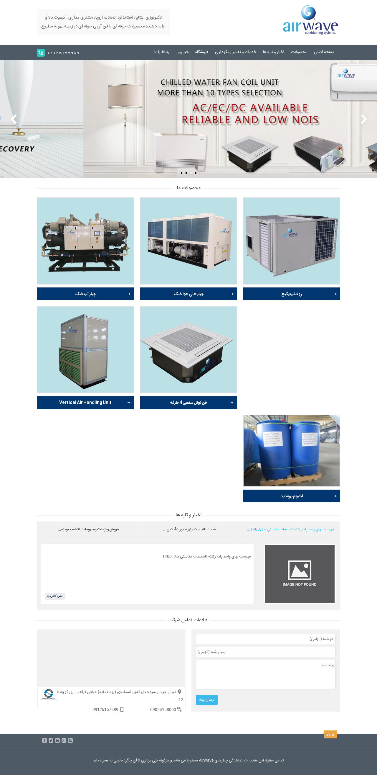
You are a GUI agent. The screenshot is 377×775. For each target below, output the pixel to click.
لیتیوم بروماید (292, 496)
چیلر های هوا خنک (189, 294)
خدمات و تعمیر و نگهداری (235, 52)
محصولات (299, 52)
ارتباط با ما (162, 52)
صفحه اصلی (324, 52)
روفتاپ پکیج (291, 294)
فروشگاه (201, 52)
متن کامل (56, 596)
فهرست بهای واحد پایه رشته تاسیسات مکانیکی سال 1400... (290, 529)
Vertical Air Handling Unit (85, 402)
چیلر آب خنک (85, 294)
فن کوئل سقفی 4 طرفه (188, 402)
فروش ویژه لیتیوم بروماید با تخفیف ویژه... (88, 529)
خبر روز (182, 52)
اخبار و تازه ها (273, 52)
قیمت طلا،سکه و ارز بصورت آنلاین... (189, 529)
